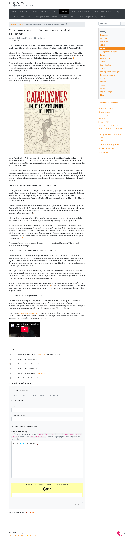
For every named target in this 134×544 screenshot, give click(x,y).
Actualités (33, 11)
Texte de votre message (19, 431)
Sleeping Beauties (104, 112)
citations (64, 16)
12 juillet (55, 11)
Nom (13, 406)
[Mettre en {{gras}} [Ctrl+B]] (14, 443)
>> (123, 23)
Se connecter (22, 535)
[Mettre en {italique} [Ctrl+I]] (17, 443)
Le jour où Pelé (103, 122)
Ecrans (72, 11)
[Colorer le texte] (20, 443)
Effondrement (41, 373)
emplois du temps (92, 16)
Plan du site (13, 535)
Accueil (13, 11)
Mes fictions (44, 11)
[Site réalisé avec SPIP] (121, 534)
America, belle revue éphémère (108, 144)
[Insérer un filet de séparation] (41, 443)
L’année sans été (41, 354)
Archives (55, 16)
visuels (72, 16)
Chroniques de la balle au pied (21, 16)
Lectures (64, 11)
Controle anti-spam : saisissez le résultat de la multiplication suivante (47, 484)
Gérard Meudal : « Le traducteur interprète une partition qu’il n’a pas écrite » (110, 128)
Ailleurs (95, 11)
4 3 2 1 (100, 141)
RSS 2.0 (32, 535)
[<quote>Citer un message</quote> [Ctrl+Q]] (30, 443)
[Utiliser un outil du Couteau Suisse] (37, 443)
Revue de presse (83, 11)
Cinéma (80, 16)
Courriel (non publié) (18, 415)
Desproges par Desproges (106, 148)
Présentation (23, 11)
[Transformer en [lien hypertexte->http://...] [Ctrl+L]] (27, 443)
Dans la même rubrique (108, 102)
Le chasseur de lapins (105, 108)
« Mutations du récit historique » (29, 313)
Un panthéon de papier (109, 51)
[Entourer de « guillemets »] (34, 443)
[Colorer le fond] (24, 443)
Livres (103, 16)
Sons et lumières (106, 11)
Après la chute (103, 152)
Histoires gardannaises (41, 16)
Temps (117, 11)
